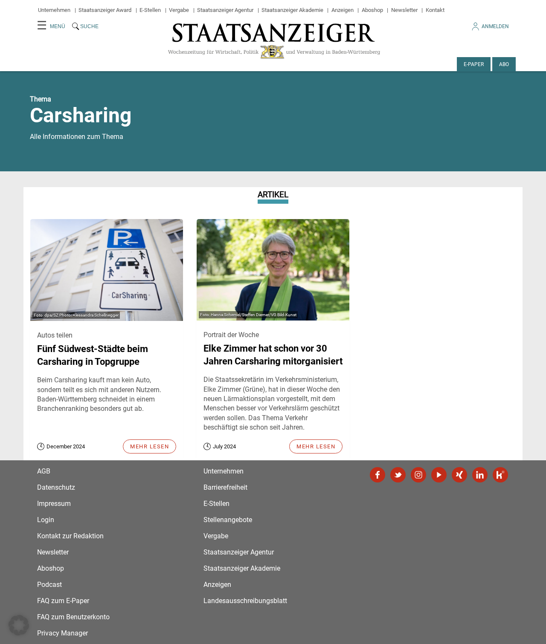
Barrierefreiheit (225, 487)
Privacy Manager (62, 633)
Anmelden (495, 26)
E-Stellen (150, 10)
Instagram (418, 475)
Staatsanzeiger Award (104, 10)
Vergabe (179, 10)
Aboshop (372, 10)
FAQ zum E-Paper (63, 601)
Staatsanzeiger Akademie (292, 10)
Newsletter (404, 10)
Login (45, 520)
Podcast (49, 584)
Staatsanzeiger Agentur (225, 10)
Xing (459, 475)
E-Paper (474, 64)
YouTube (439, 475)
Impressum (54, 504)
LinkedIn (480, 475)
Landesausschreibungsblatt (245, 601)
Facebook (377, 475)
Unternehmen (54, 10)
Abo (504, 64)
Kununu (500, 475)
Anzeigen (342, 10)
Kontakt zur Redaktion (70, 536)
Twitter (398, 475)
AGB (43, 471)
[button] (19, 625)
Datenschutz (56, 487)
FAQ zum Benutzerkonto (73, 617)
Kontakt (435, 10)
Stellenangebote (227, 520)
